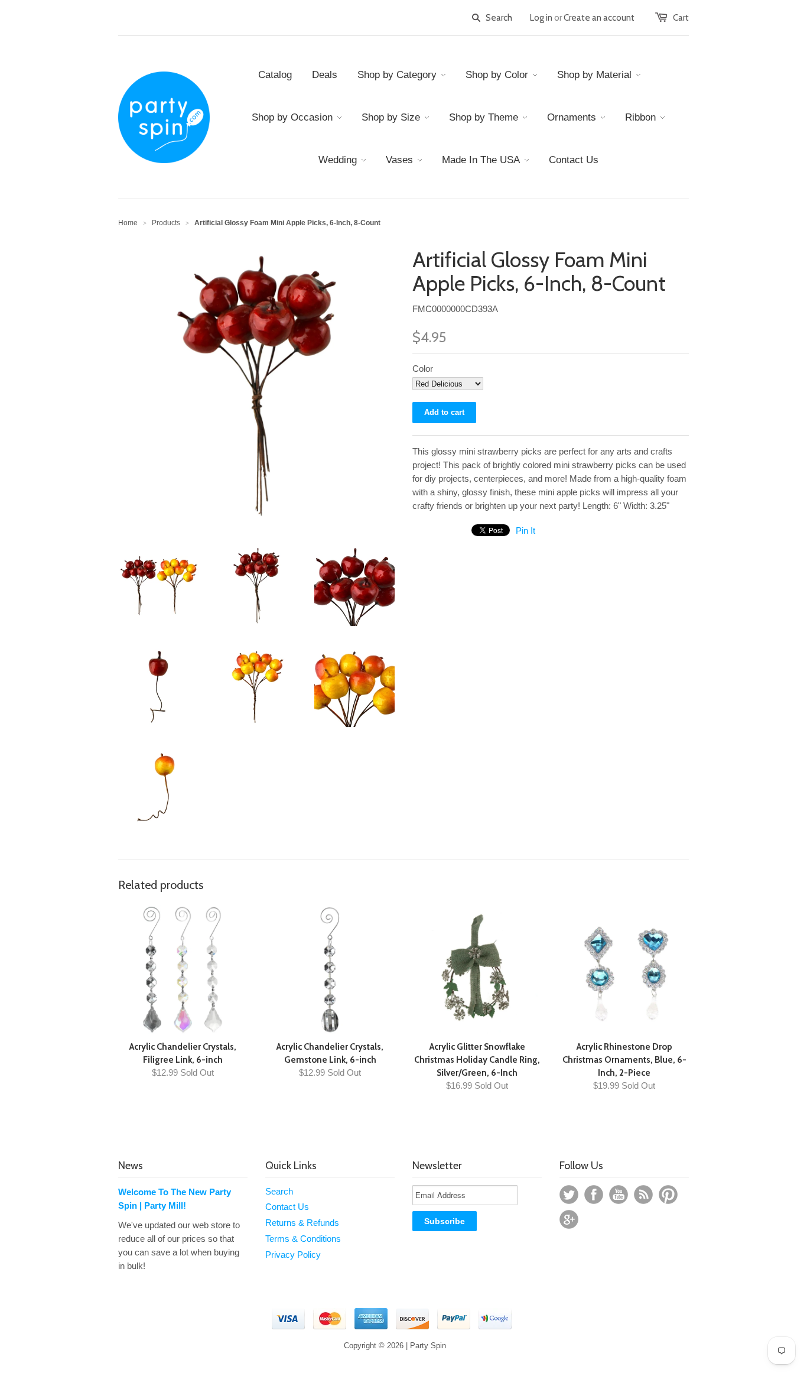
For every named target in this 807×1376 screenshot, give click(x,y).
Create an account (599, 17)
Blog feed (643, 1194)
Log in (541, 17)
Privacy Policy (293, 1255)
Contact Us (287, 1207)
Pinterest (668, 1194)
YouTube (618, 1194)
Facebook (593, 1194)
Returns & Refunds (302, 1223)
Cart (681, 17)
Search (279, 1191)
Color (422, 369)
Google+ (568, 1219)
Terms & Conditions (303, 1239)
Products (166, 223)
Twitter (568, 1194)
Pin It (525, 530)
